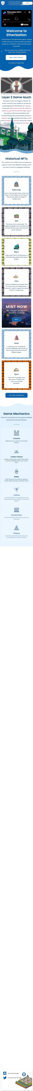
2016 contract (14, 108)
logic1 (24, 111)
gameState (13, 111)
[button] (15, 3)
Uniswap (27, 106)
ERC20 (20, 111)
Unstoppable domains (11, 120)
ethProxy (28, 108)
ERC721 (22, 108)
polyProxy (5, 111)
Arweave (4, 118)
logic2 (29, 111)
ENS (30, 118)
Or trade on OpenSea (16, 63)
